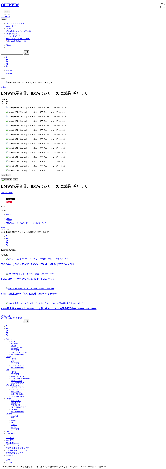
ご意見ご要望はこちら (15, 453)
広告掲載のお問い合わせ (16, 450)
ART (13, 422)
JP (5, 15)
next (8, 175)
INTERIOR (15, 403)
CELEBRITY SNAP (19, 352)
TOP (3, 227)
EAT (12, 418)
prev (3, 175)
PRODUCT (15, 405)
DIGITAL (15, 409)
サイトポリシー (12, 443)
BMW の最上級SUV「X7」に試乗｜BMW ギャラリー (29, 293)
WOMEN (14, 344)
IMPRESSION (16, 381)
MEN (13, 341)
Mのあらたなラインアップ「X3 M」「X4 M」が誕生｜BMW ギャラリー (39, 264)
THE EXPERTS (17, 365)
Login (162, 7)
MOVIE (14, 420)
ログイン (10, 438)
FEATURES (16, 350)
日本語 (9, 70)
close (15, 180)
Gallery (4, 87)
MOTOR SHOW (17, 376)
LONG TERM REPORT (20, 378)
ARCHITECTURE (18, 407)
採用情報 (10, 455)
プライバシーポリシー (15, 445)
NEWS (13, 346)
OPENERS (10, 5)
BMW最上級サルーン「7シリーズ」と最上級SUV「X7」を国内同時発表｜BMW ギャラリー (48, 308)
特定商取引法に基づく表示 (17, 448)
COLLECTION (17, 348)
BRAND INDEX (17, 354)
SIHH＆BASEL (17, 394)
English (9, 73)
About (8, 45)
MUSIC (14, 425)
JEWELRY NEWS (18, 389)
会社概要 (10, 440)
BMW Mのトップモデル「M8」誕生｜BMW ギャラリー (30, 279)
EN (9, 15)
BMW (8, 214)
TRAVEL (14, 416)
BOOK (13, 427)
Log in (8, 47)
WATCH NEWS (17, 387)
